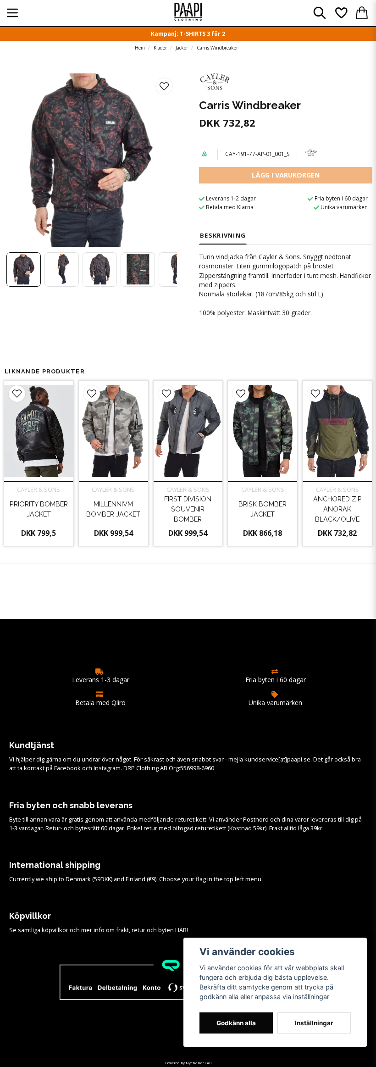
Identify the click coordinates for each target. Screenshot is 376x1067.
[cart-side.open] (361, 13)
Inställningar (314, 1023)
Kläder (160, 47)
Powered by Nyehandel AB (188, 1062)
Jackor (182, 47)
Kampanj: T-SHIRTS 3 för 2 (188, 34)
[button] (164, 86)
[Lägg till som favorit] (340, 13)
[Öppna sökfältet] (319, 13)
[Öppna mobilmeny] (12, 13)
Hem (140, 47)
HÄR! (181, 930)
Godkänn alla (236, 1023)
